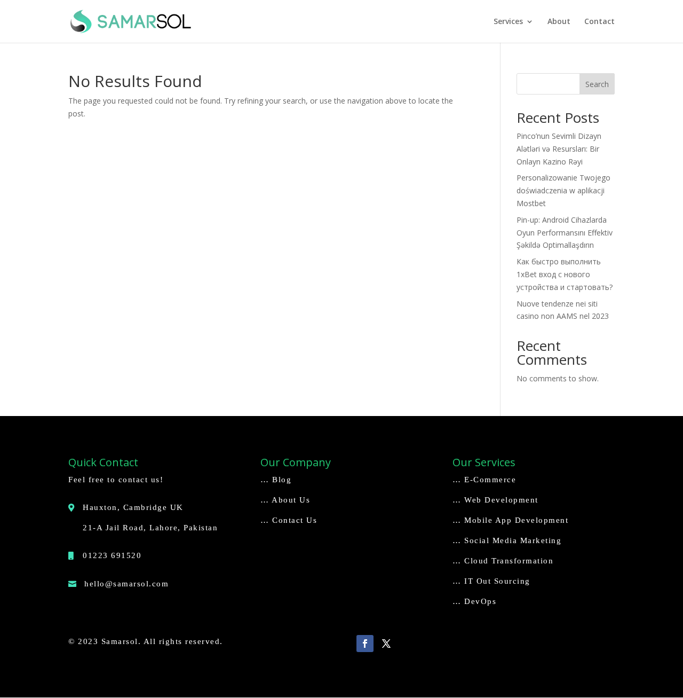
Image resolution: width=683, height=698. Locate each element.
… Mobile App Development (510, 520)
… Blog (275, 479)
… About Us (285, 500)
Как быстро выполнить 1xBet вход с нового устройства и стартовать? (565, 274)
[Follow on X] (386, 643)
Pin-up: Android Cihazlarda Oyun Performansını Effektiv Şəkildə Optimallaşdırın (565, 232)
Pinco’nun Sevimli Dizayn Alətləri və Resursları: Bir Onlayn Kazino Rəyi (559, 149)
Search (597, 84)
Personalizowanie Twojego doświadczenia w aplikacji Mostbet (563, 190)
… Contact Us (288, 520)
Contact (599, 22)
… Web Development (495, 500)
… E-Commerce (484, 479)
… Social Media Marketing (506, 540)
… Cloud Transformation (502, 560)
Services (508, 22)
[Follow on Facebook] (365, 643)
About (558, 22)
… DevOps (474, 601)
